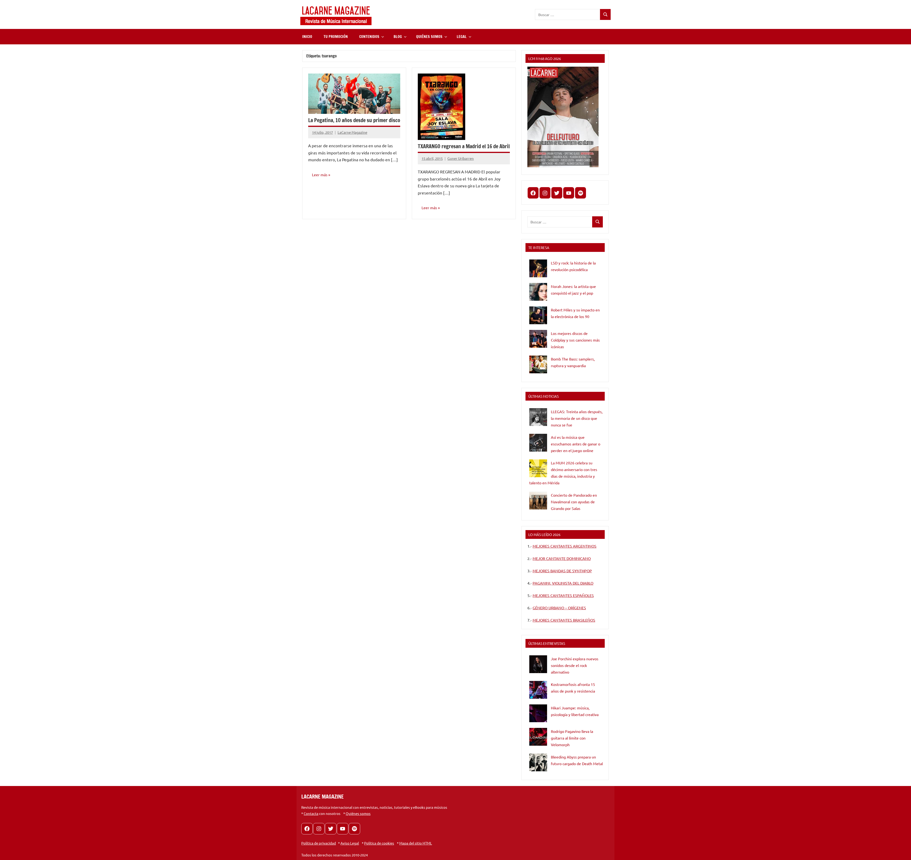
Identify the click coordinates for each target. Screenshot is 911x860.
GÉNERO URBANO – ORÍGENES (559, 607)
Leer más (319, 174)
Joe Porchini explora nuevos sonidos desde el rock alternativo (574, 665)
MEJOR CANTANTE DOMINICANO (562, 558)
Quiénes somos (358, 813)
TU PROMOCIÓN (336, 36)
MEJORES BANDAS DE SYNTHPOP (562, 570)
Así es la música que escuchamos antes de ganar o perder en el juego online (575, 444)
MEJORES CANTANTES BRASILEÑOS (564, 620)
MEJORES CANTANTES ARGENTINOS (564, 546)
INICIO (307, 36)
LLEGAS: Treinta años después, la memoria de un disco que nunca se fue (577, 418)
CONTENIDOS (369, 36)
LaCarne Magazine (352, 132)
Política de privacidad (318, 843)
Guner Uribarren (460, 158)
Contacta (311, 813)
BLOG (398, 36)
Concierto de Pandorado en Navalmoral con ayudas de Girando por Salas (574, 502)
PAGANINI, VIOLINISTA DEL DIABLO (563, 583)
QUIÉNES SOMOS (429, 36)
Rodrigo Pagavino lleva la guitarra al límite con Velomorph (572, 738)
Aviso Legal (349, 843)
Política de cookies (379, 843)
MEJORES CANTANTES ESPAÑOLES (563, 595)
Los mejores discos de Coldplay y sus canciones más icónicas (575, 340)
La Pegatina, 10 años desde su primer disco (354, 120)
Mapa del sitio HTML (415, 843)
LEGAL (462, 36)
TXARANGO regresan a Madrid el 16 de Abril (464, 146)
